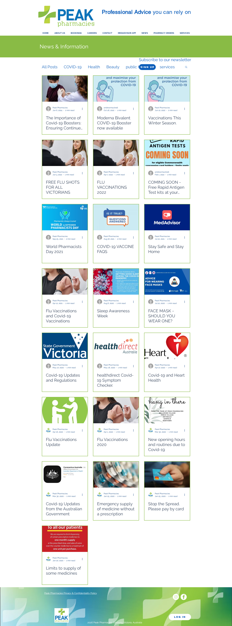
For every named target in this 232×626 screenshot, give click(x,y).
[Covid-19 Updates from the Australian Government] (65, 475)
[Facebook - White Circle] (184, 597)
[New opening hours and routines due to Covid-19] (167, 410)
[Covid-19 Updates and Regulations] (65, 346)
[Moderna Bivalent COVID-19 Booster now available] (116, 89)
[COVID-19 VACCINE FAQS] (116, 217)
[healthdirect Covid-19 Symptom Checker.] (116, 346)
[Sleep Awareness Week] (116, 282)
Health (94, 66)
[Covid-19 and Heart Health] (167, 346)
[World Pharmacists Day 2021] (65, 217)
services (167, 66)
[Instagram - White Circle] (176, 597)
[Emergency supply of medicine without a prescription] (116, 475)
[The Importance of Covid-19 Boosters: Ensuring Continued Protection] (65, 89)
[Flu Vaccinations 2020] (116, 410)
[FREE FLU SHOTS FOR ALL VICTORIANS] (65, 153)
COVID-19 (73, 66)
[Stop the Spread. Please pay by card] (167, 475)
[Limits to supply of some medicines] (65, 539)
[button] (186, 67)
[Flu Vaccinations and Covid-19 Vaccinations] (65, 282)
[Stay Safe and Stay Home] (167, 217)
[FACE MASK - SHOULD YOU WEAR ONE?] (167, 282)
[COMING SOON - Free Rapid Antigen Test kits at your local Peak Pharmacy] (167, 153)
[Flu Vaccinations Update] (65, 410)
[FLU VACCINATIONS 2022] (116, 153)
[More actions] (83, 109)
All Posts (49, 66)
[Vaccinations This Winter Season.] (167, 89)
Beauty (112, 66)
